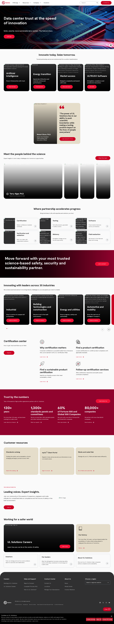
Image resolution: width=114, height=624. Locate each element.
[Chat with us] (107, 609)
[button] (16, 2)
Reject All (98, 619)
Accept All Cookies (107, 619)
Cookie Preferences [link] (58, 604)
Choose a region (90, 579)
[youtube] (109, 603)
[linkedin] (100, 603)
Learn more (35, 621)
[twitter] (103, 603)
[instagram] (106, 603)
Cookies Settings (90, 619)
